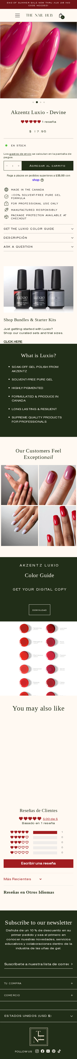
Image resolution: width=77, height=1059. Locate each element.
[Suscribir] (72, 964)
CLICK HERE (13, 342)
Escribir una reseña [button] (38, 863)
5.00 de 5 (50, 819)
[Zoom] (69, 27)
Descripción (15, 238)
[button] (31, 122)
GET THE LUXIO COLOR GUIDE (29, 229)
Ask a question (18, 246)
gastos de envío (20, 154)
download (39, 609)
